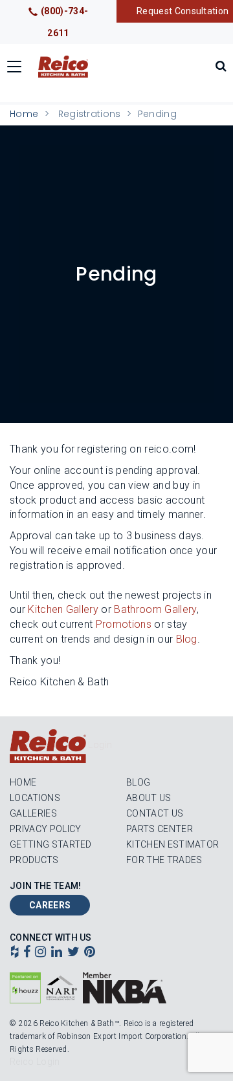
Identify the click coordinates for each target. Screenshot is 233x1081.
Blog (138, 782)
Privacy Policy (45, 829)
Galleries (33, 813)
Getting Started (51, 844)
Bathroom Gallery (155, 609)
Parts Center (159, 829)
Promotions (123, 624)
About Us (149, 798)
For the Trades (164, 860)
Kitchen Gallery (63, 609)
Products (34, 860)
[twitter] (73, 953)
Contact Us (154, 813)
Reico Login (35, 1061)
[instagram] (40, 953)
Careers (50, 905)
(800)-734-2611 (64, 22)
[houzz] (14, 953)
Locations (35, 798)
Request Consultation (182, 11)
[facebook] (27, 953)
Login (100, 745)
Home (24, 113)
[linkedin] (56, 953)
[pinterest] (89, 953)
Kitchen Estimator (172, 844)
